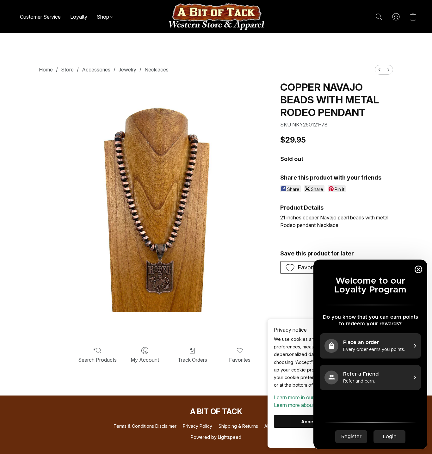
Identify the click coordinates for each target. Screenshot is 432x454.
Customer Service (40, 17)
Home (46, 69)
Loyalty (78, 17)
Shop (103, 17)
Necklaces (157, 69)
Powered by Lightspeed (216, 437)
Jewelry (127, 69)
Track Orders (192, 360)
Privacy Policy (197, 426)
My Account (145, 360)
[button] (216, 16)
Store (67, 69)
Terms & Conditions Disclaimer (145, 426)
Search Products (97, 360)
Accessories (96, 69)
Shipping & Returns (238, 426)
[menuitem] (379, 69)
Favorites (239, 360)
